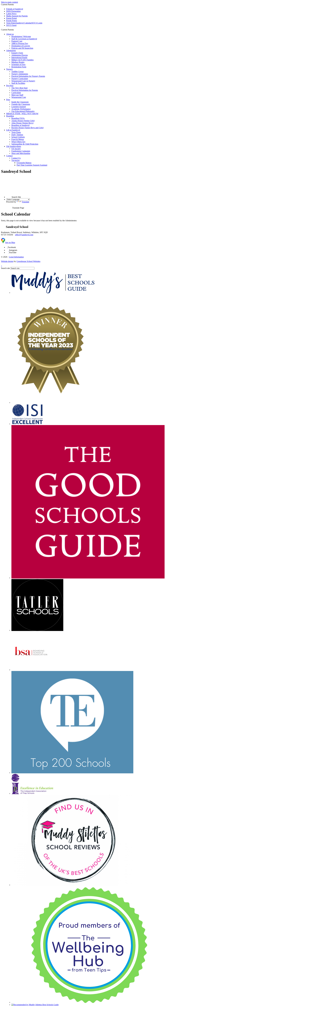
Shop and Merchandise (20, 153)
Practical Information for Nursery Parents (28, 76)
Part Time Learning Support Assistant (32, 165)
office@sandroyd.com (24, 235)
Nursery (9, 69)
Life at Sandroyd (13, 130)
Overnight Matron (24, 163)
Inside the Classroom (20, 102)
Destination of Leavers (20, 46)
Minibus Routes (17, 62)
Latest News (11, 13)
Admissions (11, 50)
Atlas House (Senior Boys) (22, 123)
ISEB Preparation (13, 11)
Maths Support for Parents (17, 16)
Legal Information (16, 257)
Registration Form (18, 67)
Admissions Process (19, 55)
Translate (25, 202)
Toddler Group (17, 71)
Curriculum (16, 92)
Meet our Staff (17, 95)
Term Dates (11, 23)
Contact (9, 156)
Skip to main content (9, 2)
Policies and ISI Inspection (22, 48)
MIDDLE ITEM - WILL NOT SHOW (22, 114)
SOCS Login (37, 23)
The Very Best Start (19, 88)
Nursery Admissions (19, 74)
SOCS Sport (11, 25)
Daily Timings (17, 135)
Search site (5, 268)
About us (10, 34)
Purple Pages (11, 20)
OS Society (16, 149)
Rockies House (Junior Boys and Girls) (27, 128)
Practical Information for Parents (24, 90)
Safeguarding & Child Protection (24, 144)
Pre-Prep (9, 85)
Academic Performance (21, 109)
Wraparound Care (18, 97)
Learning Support (18, 106)
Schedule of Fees (18, 64)
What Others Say (18, 142)
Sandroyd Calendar (24, 23)
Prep (8, 99)
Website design (7, 261)
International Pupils (19, 57)
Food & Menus (17, 139)
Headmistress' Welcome (21, 36)
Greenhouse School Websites (28, 261)
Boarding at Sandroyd (20, 125)
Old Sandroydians (13, 146)
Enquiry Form (17, 53)
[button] (14, 29)
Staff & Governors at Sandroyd (24, 39)
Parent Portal (11, 18)
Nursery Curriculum (19, 78)
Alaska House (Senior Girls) (23, 121)
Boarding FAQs (18, 118)
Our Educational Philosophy (23, 111)
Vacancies (15, 160)
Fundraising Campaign (20, 151)
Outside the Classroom (20, 104)
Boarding (10, 116)
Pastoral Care (16, 41)
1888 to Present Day (19, 43)
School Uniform (18, 137)
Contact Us (16, 158)
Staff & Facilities (18, 83)
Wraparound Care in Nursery (23, 81)
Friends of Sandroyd (14, 9)
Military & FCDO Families (22, 60)
